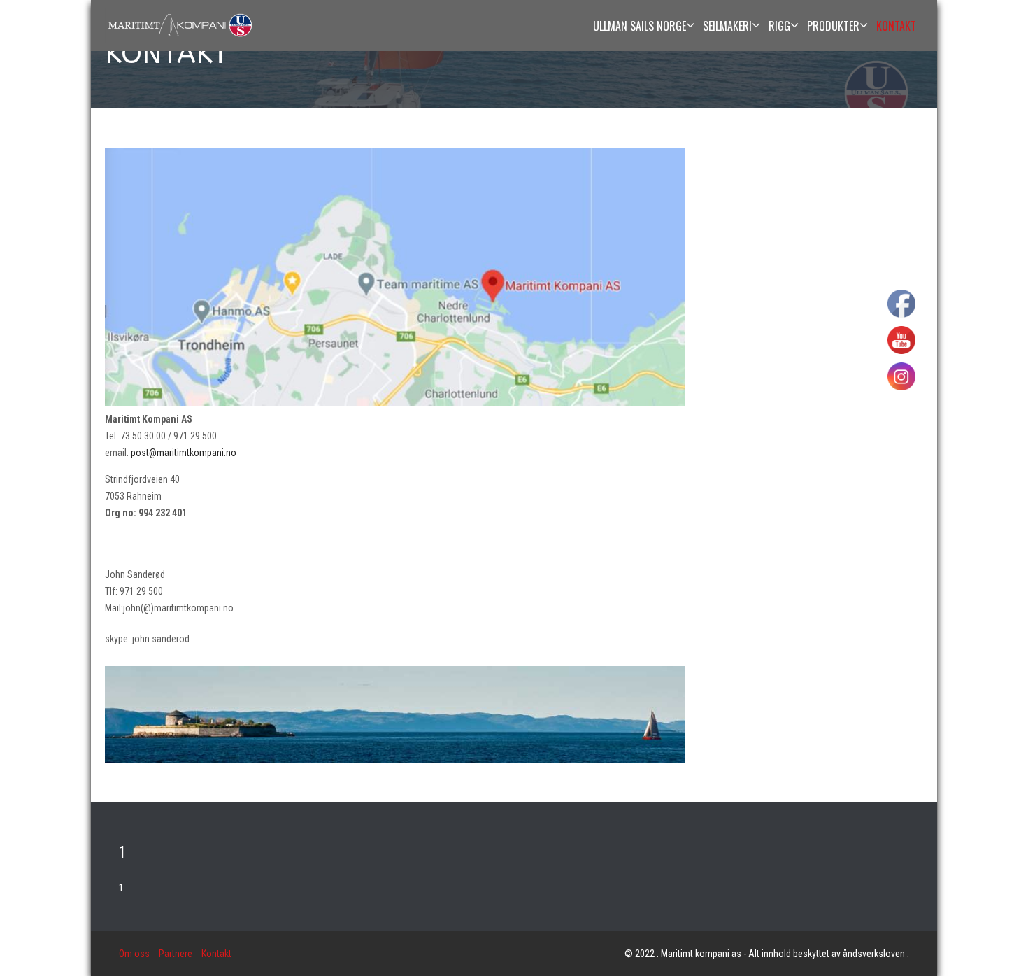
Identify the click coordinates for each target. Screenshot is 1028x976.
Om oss (134, 953)
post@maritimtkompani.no (183, 452)
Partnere (175, 953)
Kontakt (216, 953)
